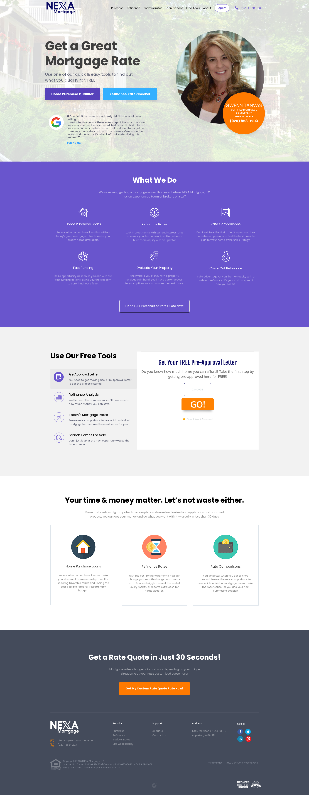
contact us (159, 735)
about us (157, 731)
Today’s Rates (152, 8)
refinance (119, 735)
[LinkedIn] (240, 741)
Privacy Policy (215, 762)
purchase (118, 731)
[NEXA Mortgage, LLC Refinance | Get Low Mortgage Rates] (64, 727)
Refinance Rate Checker (130, 94)
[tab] (93, 379)
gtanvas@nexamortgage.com (76, 740)
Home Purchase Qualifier (72, 94)
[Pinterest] (248, 741)
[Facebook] (240, 734)
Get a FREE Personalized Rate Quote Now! (154, 306)
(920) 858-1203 (252, 8)
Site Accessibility (123, 744)
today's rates (121, 739)
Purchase (117, 8)
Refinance (133, 8)
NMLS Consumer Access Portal (242, 762)
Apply (222, 8)
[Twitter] (248, 734)
